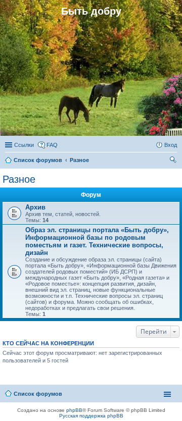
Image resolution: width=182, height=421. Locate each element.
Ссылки (24, 145)
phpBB (74, 410)
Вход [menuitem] (170, 145)
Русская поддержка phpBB (91, 415)
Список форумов (38, 394)
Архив (35, 207)
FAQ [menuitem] (52, 145)
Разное (19, 179)
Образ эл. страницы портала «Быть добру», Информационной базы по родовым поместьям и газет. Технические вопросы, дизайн (97, 241)
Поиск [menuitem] (174, 161)
